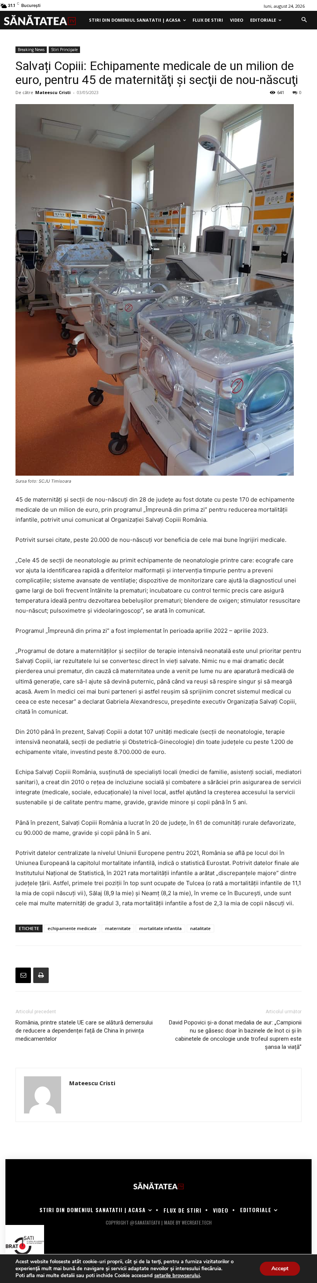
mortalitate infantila (160, 928)
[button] (304, 20)
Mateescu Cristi (53, 92)
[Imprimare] (41, 975)
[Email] (23, 975)
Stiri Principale (64, 49)
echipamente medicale (72, 928)
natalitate (200, 928)
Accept (279, 1268)
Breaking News (31, 49)
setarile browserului (177, 1275)
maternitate (118, 928)
